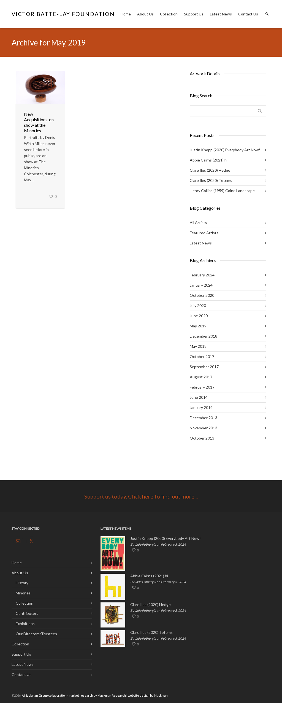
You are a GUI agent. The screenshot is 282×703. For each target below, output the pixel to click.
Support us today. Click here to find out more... (141, 496)
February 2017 (202, 387)
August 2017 (201, 377)
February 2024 (202, 275)
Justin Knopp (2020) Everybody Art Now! (225, 149)
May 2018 (198, 346)
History (22, 582)
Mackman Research (111, 695)
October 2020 (202, 295)
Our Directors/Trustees (36, 633)
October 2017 (202, 356)
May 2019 (198, 326)
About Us (145, 14)
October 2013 (202, 438)
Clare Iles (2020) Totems (211, 180)
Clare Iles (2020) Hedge (210, 170)
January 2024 (201, 285)
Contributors (27, 613)
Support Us (194, 14)
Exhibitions (25, 623)
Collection (169, 14)
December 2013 (203, 417)
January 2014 (201, 407)
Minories (23, 593)
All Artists (198, 222)
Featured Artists (204, 232)
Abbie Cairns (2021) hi (208, 160)
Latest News (221, 14)
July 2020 (198, 305)
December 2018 (203, 336)
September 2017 (204, 366)
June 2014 (199, 397)
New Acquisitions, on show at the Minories (39, 122)
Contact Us (248, 14)
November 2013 (203, 427)
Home (126, 14)
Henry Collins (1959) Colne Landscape (222, 190)
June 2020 (199, 315)
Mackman (161, 695)
